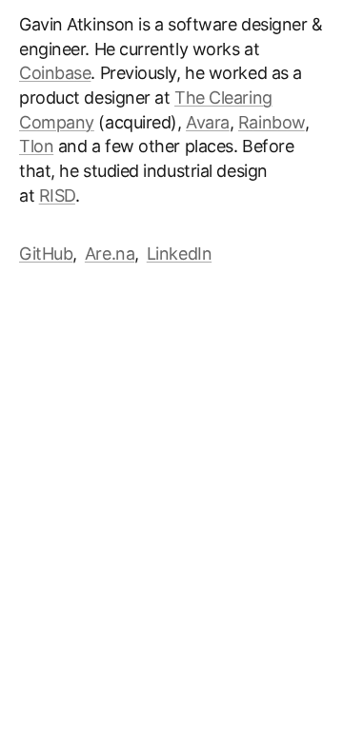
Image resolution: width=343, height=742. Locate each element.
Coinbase (55, 73)
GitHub (45, 254)
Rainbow (271, 122)
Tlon (36, 146)
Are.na (109, 254)
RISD (57, 195)
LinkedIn (179, 254)
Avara (208, 122)
